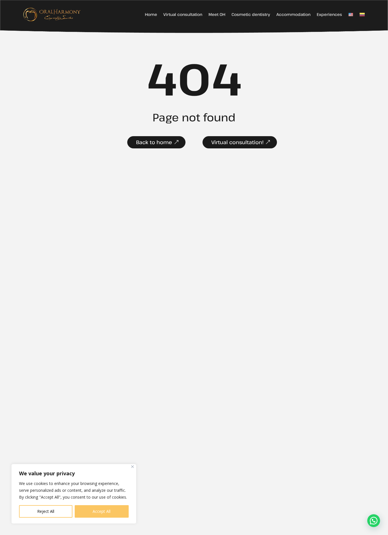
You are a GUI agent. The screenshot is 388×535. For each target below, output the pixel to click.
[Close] (132, 466)
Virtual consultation (182, 15)
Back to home (154, 142)
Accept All (101, 511)
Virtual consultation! (237, 142)
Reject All (45, 511)
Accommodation (293, 15)
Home (151, 15)
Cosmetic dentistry (250, 15)
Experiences (329, 15)
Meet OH (216, 15)
